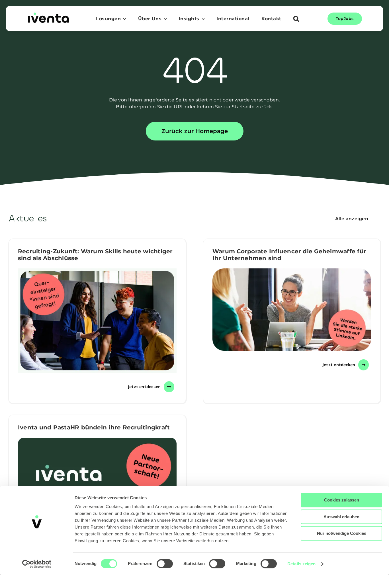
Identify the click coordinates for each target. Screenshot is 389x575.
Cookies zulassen (341, 499)
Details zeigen (301, 563)
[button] (296, 19)
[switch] (165, 563)
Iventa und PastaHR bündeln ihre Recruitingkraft (94, 427)
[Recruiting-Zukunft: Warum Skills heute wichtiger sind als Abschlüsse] (97, 320)
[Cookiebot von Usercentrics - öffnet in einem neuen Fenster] (37, 564)
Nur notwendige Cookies (341, 533)
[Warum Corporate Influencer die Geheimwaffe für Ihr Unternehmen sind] (291, 309)
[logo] (48, 14)
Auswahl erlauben (341, 516)
